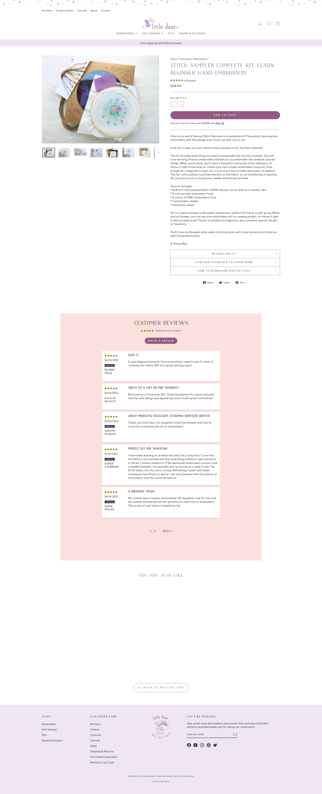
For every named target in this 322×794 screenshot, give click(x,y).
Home (173, 58)
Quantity (178, 97)
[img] (111, 355)
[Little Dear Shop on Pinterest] (209, 745)
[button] (177, 80)
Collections (185, 58)
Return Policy (224, 253)
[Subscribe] (235, 734)
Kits (171, 33)
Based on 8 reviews (168, 330)
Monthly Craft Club (102, 762)
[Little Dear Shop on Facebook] (189, 745)
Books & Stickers (192, 33)
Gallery (94, 729)
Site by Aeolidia (161, 781)
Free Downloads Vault (103, 757)
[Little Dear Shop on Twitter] (215, 745)
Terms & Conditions (166, 776)
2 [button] (155, 530)
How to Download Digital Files (224, 270)
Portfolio (47, 10)
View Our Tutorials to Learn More (224, 262)
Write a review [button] (161, 340)
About (94, 10)
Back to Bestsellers (163, 687)
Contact (105, 10)
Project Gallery (65, 10)
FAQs (93, 746)
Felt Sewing (151, 33)
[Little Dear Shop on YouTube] (196, 745)
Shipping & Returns (102, 751)
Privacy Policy (186, 776)
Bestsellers (200, 58)
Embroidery (125, 33)
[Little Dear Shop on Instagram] (202, 745)
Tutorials (82, 10)
